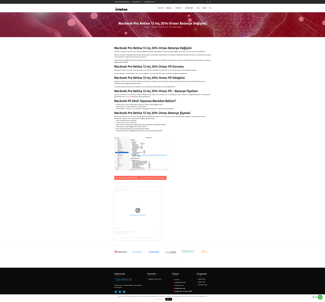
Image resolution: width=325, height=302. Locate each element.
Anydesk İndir (201, 279)
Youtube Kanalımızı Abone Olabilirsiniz (154, 178)
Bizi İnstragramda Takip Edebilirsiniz (128, 178)
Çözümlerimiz (189, 8)
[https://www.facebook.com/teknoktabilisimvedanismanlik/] (115, 291)
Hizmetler (178, 8)
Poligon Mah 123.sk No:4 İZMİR (183, 291)
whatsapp (128, 96)
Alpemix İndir (201, 282)
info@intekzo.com (180, 288)
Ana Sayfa (160, 8)
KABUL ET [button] (168, 299)
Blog (198, 8)
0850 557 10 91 (136, 1)
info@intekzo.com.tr (149, 1)
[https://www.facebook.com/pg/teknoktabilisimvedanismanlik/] (207, 1)
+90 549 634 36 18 (180, 282)
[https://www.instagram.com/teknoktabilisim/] (210, 1)
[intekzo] (121, 9)
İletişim (204, 8)
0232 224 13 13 (179, 285)
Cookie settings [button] (158, 299)
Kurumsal (169, 8)
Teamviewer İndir (202, 285)
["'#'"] (124, 291)
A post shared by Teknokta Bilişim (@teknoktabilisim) (138, 237)
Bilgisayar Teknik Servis (155, 279)
